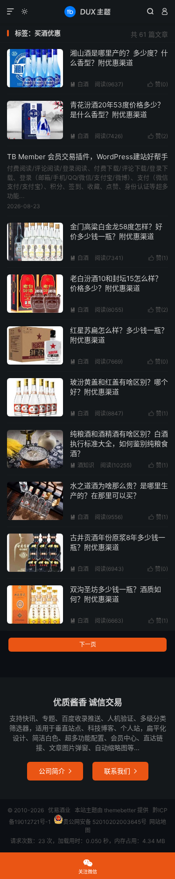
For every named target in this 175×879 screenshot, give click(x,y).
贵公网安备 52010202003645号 (105, 821)
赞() (157, 84)
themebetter (120, 810)
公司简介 (55, 771)
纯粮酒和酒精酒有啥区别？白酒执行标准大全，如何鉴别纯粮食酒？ (119, 443)
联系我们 (120, 771)
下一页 (87, 644)
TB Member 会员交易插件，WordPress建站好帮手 (87, 156)
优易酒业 (87, 11)
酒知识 (82, 465)
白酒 (79, 84)
